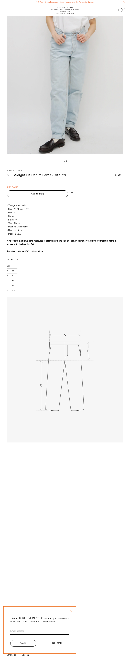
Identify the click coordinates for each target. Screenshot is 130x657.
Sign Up (23, 643)
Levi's (20, 170)
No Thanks (57, 643)
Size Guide (12, 186)
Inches (10, 259)
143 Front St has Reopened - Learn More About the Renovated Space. (65, 2)
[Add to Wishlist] (71, 193)
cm (17, 259)
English (25, 655)
